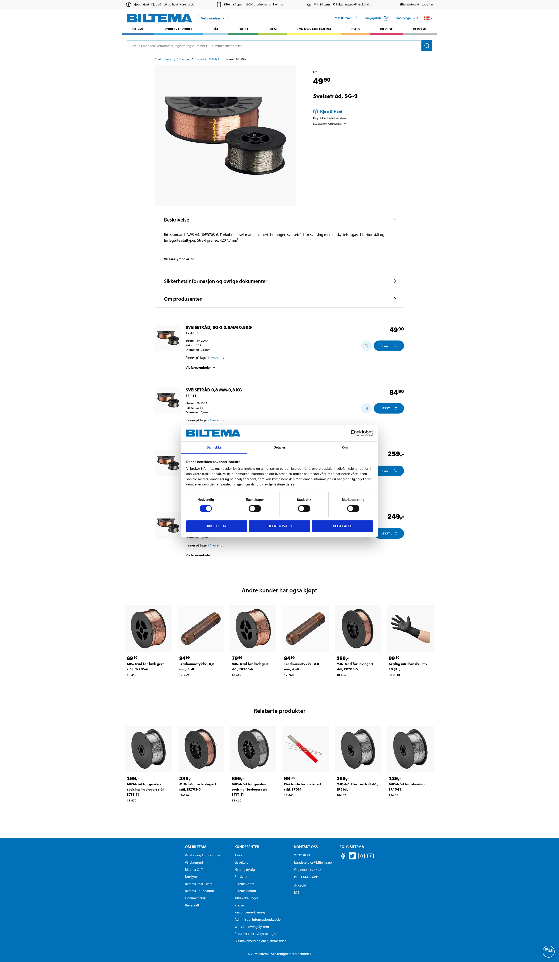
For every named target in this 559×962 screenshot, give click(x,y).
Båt (215, 29)
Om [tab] (345, 447)
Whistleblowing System (252, 926)
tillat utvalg (279, 526)
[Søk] (426, 45)
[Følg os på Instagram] (361, 856)
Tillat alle (342, 526)
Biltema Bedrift (245, 891)
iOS (296, 892)
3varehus (217, 357)
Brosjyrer (191, 876)
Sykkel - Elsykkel (178, 29)
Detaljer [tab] (280, 447)
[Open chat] (548, 951)
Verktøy (420, 29)
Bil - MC (138, 29)
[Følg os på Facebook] (343, 856)
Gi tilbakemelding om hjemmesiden (260, 941)
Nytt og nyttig (245, 869)
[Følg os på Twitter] (352, 856)
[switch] (255, 508)
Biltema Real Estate (198, 884)
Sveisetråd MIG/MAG (208, 59)
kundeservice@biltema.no (313, 862)
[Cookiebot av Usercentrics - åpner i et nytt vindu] (354, 433)
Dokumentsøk (195, 898)
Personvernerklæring (250, 912)
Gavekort (241, 862)
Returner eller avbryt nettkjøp (256, 933)
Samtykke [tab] (214, 447)
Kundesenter (247, 846)
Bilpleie (386, 29)
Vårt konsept (194, 862)
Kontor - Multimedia (314, 29)
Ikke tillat (217, 526)
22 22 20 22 (302, 855)
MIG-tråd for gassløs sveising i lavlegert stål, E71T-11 (146, 789)
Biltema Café (194, 869)
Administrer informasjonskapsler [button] (258, 919)
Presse (239, 905)
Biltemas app (306, 876)
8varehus (217, 420)
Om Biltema (195, 846)
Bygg (355, 29)
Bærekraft (192, 905)
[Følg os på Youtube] (370, 858)
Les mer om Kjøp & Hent (328, 123)
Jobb (238, 855)
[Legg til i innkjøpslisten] (366, 345)
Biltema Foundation (199, 891)
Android (300, 885)
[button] (428, 18)
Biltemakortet (244, 884)
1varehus (217, 545)
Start (158, 59)
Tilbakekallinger (246, 898)
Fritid (243, 29)
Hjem (272, 29)
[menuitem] (138, 30)
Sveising (185, 59)
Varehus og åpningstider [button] (202, 855)
